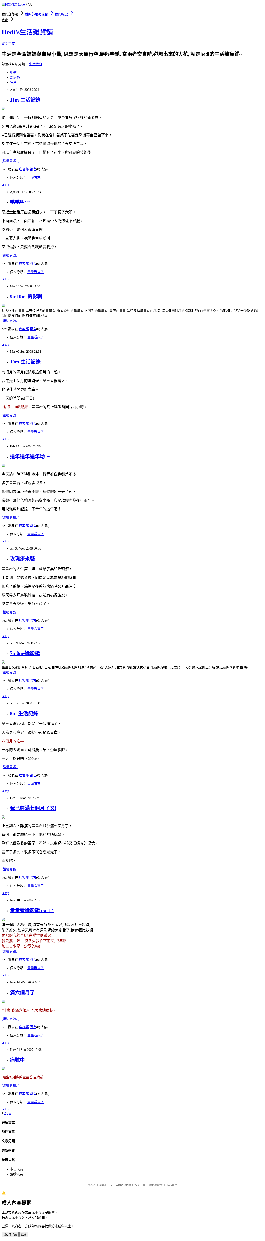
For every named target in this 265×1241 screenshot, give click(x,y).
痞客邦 (24, 169)
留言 (33, 169)
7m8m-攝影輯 (25, 653)
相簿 (13, 72)
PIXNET (101, 1185)
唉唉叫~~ (20, 202)
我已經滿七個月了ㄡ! (33, 808)
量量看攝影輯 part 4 (32, 910)
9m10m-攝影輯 (26, 296)
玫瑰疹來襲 (22, 558)
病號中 (17, 1060)
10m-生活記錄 (25, 361)
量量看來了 (35, 177)
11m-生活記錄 (25, 100)
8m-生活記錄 (24, 713)
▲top (5, 184)
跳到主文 (8, 43)
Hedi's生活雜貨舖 (27, 32)
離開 (23, 1234)
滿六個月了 (22, 992)
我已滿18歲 (10, 1234)
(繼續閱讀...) (10, 161)
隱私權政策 (156, 1185)
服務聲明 (171, 1185)
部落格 (15, 77)
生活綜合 (35, 64)
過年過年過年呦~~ (30, 456)
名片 (13, 82)
